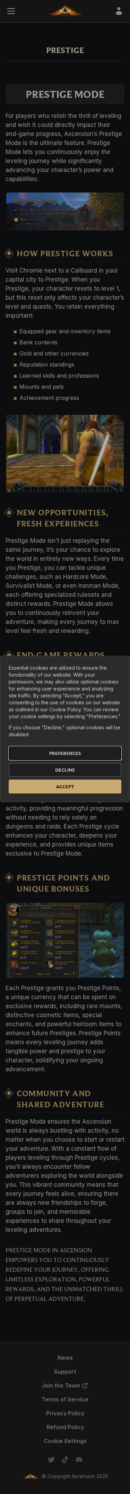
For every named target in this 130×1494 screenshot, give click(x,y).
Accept (65, 786)
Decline (65, 770)
